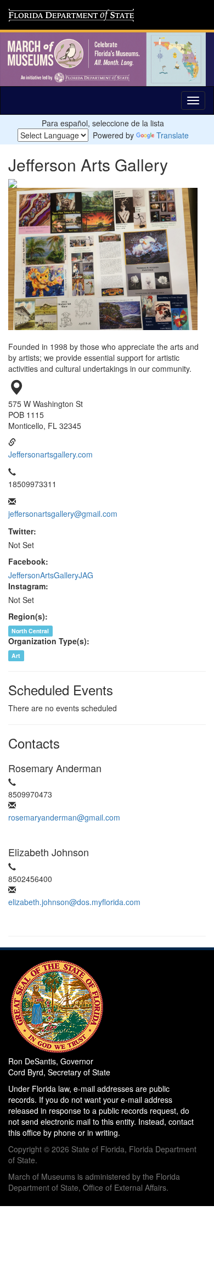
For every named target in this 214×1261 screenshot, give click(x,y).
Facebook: (28, 561)
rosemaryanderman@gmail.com (64, 817)
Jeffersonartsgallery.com (50, 454)
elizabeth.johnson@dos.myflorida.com (74, 901)
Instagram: (28, 586)
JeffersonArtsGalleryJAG (50, 575)
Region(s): (28, 616)
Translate (172, 135)
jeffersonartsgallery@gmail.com (62, 513)
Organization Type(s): (48, 640)
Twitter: (22, 531)
